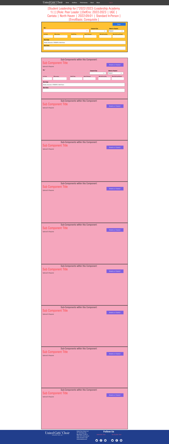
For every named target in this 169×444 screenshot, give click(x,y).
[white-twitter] (96, 440)
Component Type (94, 28)
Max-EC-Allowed (88, 34)
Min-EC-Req (73, 34)
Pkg (44, 28)
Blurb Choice (46, 45)
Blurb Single (46, 39)
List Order (46, 34)
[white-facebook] (101, 440)
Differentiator (57, 34)
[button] (92, 3)
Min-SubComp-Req (103, 34)
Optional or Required (113, 28)
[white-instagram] (105, 440)
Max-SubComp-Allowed (118, 34)
